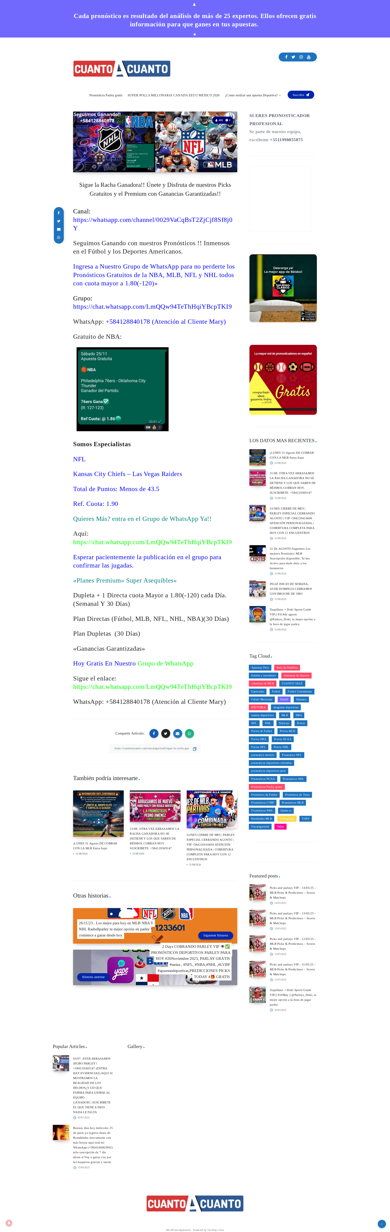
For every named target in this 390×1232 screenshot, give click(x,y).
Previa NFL (258, 747)
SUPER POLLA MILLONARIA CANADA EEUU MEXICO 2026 (174, 95)
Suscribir (299, 95)
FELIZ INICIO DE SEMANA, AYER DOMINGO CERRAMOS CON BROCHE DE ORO (291, 588)
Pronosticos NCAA (263, 778)
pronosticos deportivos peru (268, 770)
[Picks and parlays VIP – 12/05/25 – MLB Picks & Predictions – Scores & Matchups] (257, 943)
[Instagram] (301, 57)
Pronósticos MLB (293, 802)
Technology (287, 818)
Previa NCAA (282, 739)
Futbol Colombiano (300, 691)
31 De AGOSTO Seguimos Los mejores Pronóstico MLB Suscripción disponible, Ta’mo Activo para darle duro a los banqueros (290, 558)
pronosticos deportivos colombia (271, 762)
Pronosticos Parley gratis (105, 95)
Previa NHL (281, 747)
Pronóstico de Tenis (297, 794)
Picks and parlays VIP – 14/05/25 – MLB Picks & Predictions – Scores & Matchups (293, 892)
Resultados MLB (261, 818)
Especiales (257, 691)
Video (280, 826)
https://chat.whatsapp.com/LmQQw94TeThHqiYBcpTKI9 (152, 306)
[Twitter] (293, 57)
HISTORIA (258, 707)
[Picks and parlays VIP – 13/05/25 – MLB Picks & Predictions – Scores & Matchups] (257, 918)
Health (284, 699)
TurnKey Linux (215, 1229)
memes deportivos (262, 715)
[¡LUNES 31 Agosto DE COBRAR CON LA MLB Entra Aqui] (257, 457)
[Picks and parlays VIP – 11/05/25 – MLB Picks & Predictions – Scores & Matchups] (257, 969)
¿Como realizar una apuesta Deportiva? (251, 95)
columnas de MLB (262, 683)
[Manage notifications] (9, 1223)
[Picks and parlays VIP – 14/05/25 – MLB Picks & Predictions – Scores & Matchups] (257, 892)
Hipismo (301, 699)
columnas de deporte (296, 675)
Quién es (286, 810)
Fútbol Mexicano (261, 699)
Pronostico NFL (292, 755)
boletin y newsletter (263, 675)
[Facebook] (286, 57)
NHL (268, 723)
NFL (254, 723)
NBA (299, 715)
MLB (285, 715)
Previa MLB (287, 731)
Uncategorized (260, 826)
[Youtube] (309, 57)
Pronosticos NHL (293, 778)
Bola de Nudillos (287, 667)
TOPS (305, 818)
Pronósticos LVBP (262, 802)
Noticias (284, 723)
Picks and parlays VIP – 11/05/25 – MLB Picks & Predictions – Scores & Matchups (293, 969)
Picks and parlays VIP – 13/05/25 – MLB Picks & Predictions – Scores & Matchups (293, 918)
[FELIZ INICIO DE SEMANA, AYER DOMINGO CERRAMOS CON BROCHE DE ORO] (257, 589)
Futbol (276, 691)
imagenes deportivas (286, 707)
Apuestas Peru (260, 667)
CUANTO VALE (292, 683)
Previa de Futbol (261, 731)
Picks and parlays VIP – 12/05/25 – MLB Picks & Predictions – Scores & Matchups (293, 943)
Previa (301, 723)
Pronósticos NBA (262, 810)
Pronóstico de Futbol (264, 794)
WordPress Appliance (178, 1229)
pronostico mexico (262, 755)
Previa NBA (258, 739)
